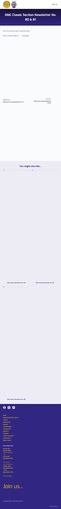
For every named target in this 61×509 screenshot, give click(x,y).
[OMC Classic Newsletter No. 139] (45, 224)
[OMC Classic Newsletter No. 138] (16, 341)
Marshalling (6, 422)
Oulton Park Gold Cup (7, 453)
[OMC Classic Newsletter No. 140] (16, 224)
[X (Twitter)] (9, 407)
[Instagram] (13, 407)
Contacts (6, 431)
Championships (7, 426)
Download (25, 36)
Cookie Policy (7, 438)
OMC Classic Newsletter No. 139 (45, 283)
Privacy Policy (7, 440)
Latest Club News (8, 436)
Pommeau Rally (7, 476)
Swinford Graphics (54, 506)
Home (4, 415)
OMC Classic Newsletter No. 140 (16, 283)
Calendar (6, 433)
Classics (5, 420)
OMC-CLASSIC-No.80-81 (11, 36)
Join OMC (5, 424)
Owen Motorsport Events (10, 417)
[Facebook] (4, 407)
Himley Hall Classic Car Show (7, 463)
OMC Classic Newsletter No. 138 (16, 399)
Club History (6, 429)
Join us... (13, 486)
